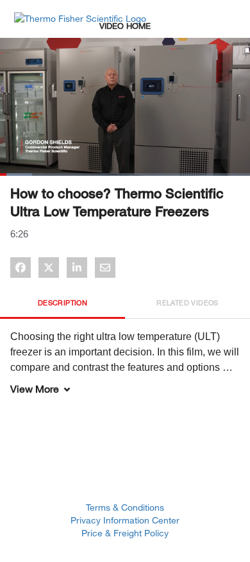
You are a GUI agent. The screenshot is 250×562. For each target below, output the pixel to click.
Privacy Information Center (125, 520)
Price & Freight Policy (125, 532)
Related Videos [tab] (187, 302)
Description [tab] (62, 302)
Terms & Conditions (125, 507)
